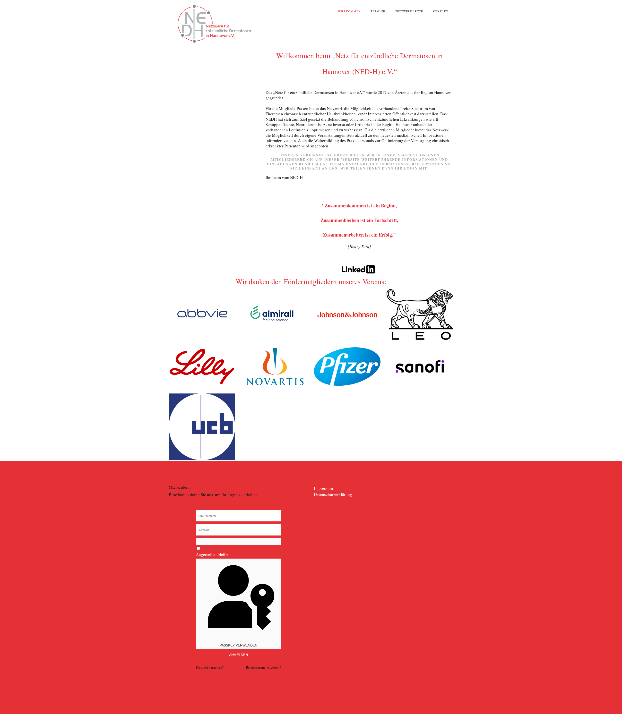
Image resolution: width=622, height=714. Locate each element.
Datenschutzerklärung (333, 494)
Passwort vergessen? (210, 667)
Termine (378, 11)
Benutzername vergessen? (263, 667)
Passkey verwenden (238, 645)
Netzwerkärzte (409, 11)
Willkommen (349, 11)
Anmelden (238, 655)
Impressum (323, 488)
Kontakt (440, 11)
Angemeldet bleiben (213, 554)
